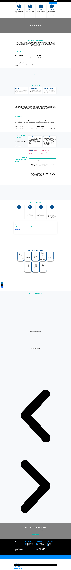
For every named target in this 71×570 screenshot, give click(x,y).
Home (15, 560)
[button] (35, 416)
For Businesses (17, 563)
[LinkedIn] (2, 283)
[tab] (31, 150)
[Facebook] (50, 0)
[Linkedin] (52, 0)
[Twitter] (51, 0)
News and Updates (17, 566)
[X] (2, 285)
